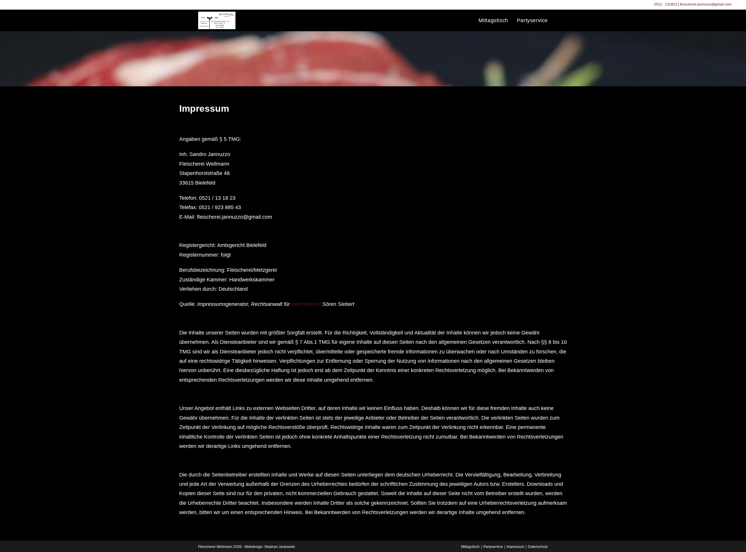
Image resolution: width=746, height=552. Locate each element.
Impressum (515, 547)
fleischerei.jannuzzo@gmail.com (705, 4)
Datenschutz (538, 547)
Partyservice (493, 547)
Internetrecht (306, 304)
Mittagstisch (470, 547)
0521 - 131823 (665, 4)
